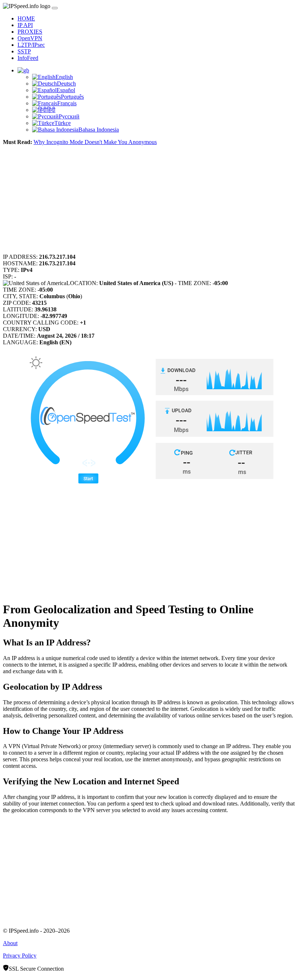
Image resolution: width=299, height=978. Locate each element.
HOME (26, 18)
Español (66, 90)
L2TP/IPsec (31, 45)
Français (67, 103)
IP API (25, 25)
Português (72, 97)
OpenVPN (30, 38)
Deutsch (66, 83)
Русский (69, 116)
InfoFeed (28, 58)
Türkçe (62, 123)
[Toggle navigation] (55, 8)
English (64, 77)
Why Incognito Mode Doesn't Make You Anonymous (95, 142)
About (10, 943)
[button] (23, 70)
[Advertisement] (149, 202)
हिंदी (51, 110)
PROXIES (30, 32)
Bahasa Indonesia (98, 129)
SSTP (24, 51)
